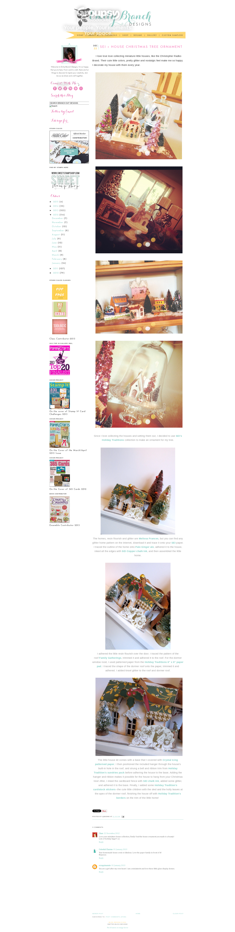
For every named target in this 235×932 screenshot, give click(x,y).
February (57, 259)
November (58, 223)
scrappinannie (105, 865)
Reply (101, 842)
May (55, 247)
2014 (56, 206)
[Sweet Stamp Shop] (65, 191)
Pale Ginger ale (144, 547)
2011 (56, 269)
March (56, 255)
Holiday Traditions (113, 440)
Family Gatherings (110, 658)
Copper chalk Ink (137, 551)
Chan (101, 833)
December (58, 218)
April (55, 251)
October (57, 227)
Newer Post (97, 913)
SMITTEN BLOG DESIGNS (117, 924)
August (56, 235)
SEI (173, 542)
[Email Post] (122, 816)
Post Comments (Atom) (116, 917)
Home (138, 913)
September (58, 231)
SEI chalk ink (151, 781)
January (56, 263)
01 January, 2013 (120, 849)
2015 (56, 202)
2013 (56, 211)
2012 (56, 215)
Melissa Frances (148, 538)
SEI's (179, 436)
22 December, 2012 (112, 833)
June (55, 243)
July (54, 239)
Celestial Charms (106, 849)
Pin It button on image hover (117, 928)
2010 (56, 273)
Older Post (178, 913)
